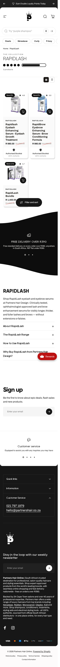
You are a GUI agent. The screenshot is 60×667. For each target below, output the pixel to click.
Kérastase (23, 41)
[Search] (51, 31)
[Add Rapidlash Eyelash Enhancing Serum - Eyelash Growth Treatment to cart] (23, 111)
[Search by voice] (46, 31)
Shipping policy (47, 656)
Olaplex (39, 605)
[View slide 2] (29, 255)
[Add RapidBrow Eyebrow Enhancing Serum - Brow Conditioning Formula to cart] (50, 111)
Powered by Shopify (41, 651)
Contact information (29, 659)
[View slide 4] (34, 457)
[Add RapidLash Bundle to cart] (23, 180)
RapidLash (11, 120)
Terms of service (34, 656)
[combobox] (25, 31)
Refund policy (10, 656)
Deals (8, 41)
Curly (37, 41)
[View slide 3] (32, 255)
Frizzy (49, 41)
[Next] (53, 3)
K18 (46, 605)
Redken (18, 605)
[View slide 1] (25, 255)
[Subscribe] (49, 412)
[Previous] (4, 3)
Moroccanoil (28, 605)
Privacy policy (22, 656)
